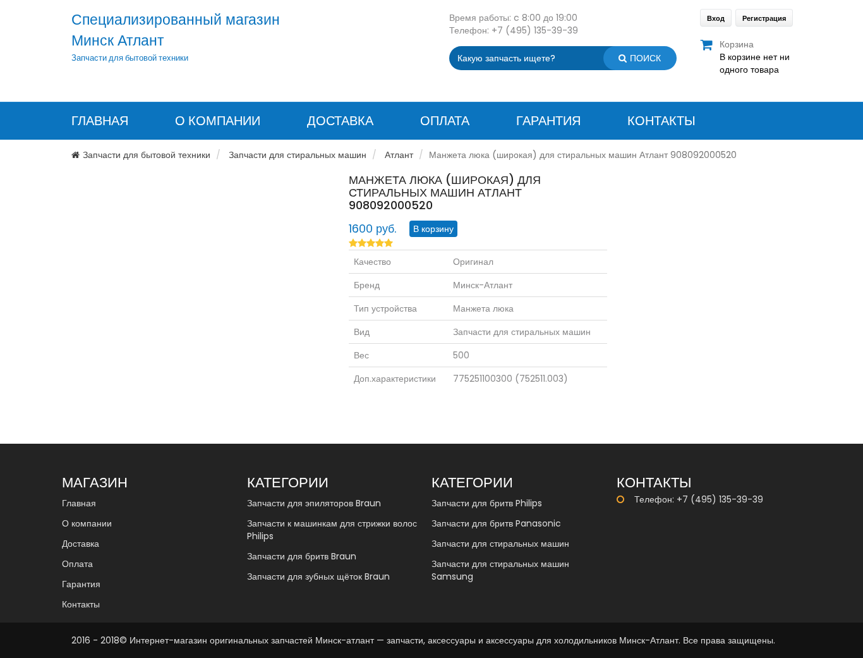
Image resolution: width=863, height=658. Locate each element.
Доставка (340, 121)
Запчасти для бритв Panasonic (496, 523)
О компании (217, 121)
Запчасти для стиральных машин (297, 155)
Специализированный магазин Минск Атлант (175, 30)
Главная (99, 121)
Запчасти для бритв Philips (486, 503)
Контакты (661, 121)
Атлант (399, 155)
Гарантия (548, 121)
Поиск (645, 58)
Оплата (444, 121)
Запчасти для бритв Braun (301, 556)
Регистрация (764, 18)
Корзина (737, 44)
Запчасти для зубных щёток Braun (318, 576)
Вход (716, 18)
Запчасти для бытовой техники (146, 155)
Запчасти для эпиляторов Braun (314, 503)
